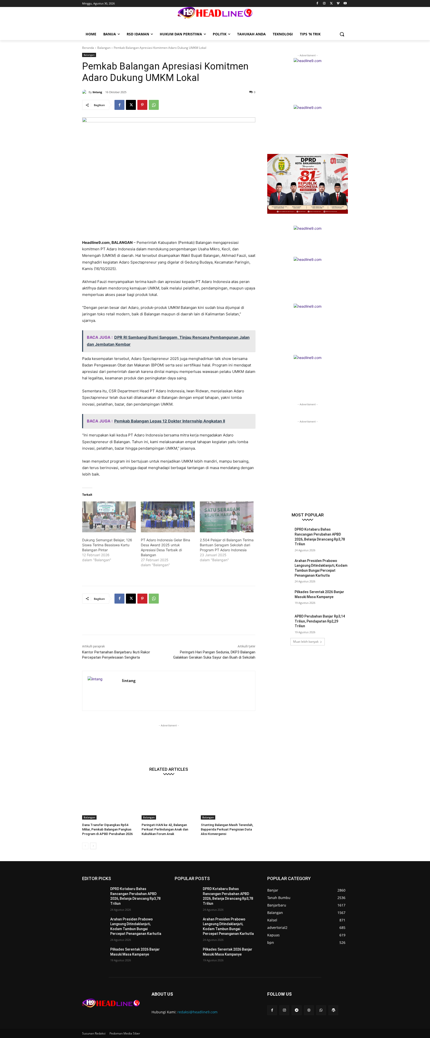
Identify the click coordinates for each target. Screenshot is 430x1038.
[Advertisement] (172, 622)
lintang (97, 92)
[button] (342, 34)
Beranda (88, 48)
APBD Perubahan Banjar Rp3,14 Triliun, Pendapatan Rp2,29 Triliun (320, 621)
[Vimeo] (338, 3)
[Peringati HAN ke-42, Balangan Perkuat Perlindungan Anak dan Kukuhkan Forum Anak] (169, 800)
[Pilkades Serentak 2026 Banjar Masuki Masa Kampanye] (279, 598)
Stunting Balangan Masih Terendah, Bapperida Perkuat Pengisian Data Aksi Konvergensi (227, 829)
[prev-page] (85, 846)
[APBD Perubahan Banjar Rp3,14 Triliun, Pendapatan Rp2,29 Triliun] (279, 622)
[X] (331, 3)
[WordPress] (333, 1010)
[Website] (309, 1010)
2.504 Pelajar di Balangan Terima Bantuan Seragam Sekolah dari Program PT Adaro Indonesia (227, 545)
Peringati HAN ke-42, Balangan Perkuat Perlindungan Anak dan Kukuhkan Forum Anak (165, 829)
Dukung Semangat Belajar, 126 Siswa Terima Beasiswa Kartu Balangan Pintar (107, 545)
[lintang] (85, 92)
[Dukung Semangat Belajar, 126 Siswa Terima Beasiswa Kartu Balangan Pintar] (109, 516)
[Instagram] (324, 3)
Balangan (103, 48)
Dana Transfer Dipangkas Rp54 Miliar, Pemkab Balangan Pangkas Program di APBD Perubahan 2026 (107, 829)
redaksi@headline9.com (197, 1012)
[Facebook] (317, 3)
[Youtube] (345, 3)
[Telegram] (296, 1010)
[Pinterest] (142, 105)
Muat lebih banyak (306, 641)
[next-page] (93, 846)
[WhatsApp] (154, 105)
